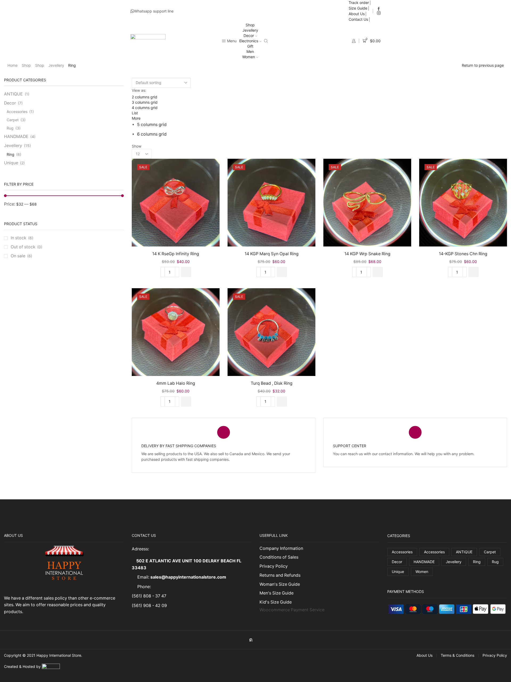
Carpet (13, 120)
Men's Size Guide (276, 593)
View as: (139, 90)
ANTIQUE (13, 94)
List (135, 113)
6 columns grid (152, 134)
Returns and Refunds (279, 575)
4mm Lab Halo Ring (175, 383)
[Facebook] (379, 9)
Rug (10, 128)
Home (12, 65)
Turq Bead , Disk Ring (271, 383)
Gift (250, 46)
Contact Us (358, 19)
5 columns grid (152, 124)
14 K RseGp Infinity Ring (175, 253)
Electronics (248, 41)
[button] (186, 272)
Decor (249, 35)
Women (248, 57)
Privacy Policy (273, 566)
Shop (250, 25)
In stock (22, 237)
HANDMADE (16, 136)
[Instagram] (379, 13)
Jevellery (250, 30)
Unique (11, 162)
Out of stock (26, 246)
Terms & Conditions (457, 655)
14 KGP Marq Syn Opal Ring (272, 253)
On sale (21, 255)
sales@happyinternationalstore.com (188, 577)
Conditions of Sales (278, 557)
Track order (359, 2)
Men (250, 51)
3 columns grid (145, 102)
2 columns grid (144, 97)
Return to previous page (483, 65)
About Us (357, 13)
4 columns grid (145, 107)
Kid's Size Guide (275, 602)
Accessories (17, 111)
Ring (10, 154)
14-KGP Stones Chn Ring (463, 253)
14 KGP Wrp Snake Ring (367, 253)
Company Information (281, 548)
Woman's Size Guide (279, 584)
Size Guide (358, 8)
